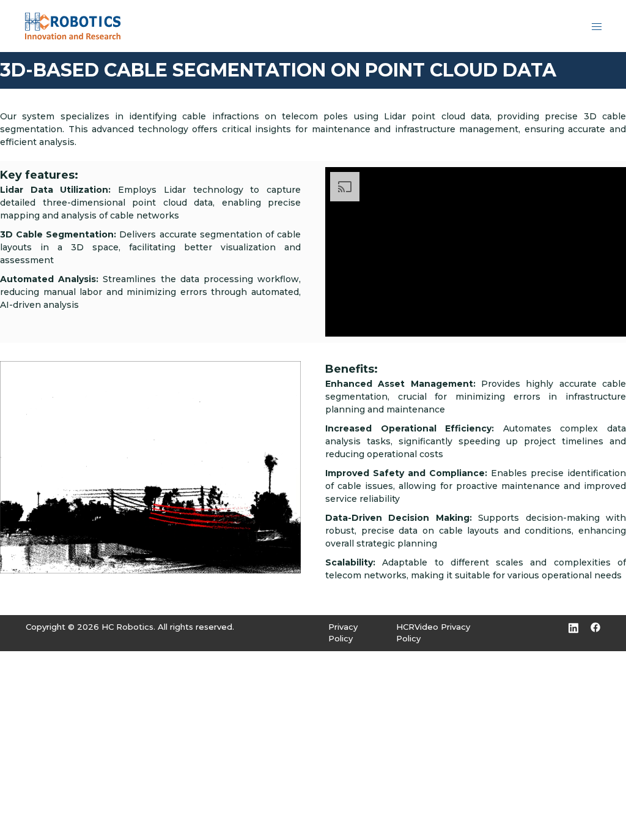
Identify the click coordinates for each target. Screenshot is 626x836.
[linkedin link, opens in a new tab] (573, 627)
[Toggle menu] (597, 26)
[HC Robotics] (72, 25)
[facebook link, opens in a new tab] (595, 627)
